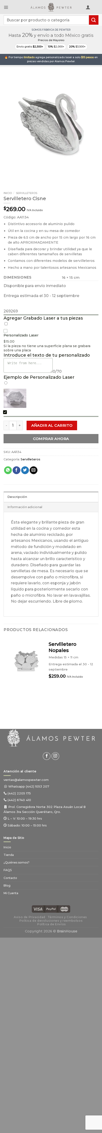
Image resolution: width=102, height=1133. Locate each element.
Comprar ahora (51, 438)
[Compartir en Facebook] (16, 470)
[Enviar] (93, 19)
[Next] (21, 176)
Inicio (8, 193)
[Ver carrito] (96, 8)
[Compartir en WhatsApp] (8, 470)
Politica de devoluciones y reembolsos (51, 920)
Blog (7, 885)
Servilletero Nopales (62, 647)
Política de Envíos (51, 924)
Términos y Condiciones (67, 917)
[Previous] (8, 176)
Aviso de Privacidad (29, 917)
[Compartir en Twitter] (25, 470)
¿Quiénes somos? (16, 862)
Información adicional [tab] (24, 507)
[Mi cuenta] (88, 7)
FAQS (8, 870)
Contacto (10, 878)
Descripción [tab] (17, 497)
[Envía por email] (33, 470)
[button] (6, 7)
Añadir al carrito (52, 425)
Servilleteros (26, 193)
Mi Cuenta (11, 893)
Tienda (9, 855)
